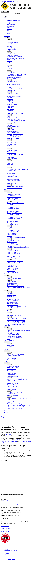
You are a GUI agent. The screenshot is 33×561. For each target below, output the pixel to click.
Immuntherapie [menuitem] (11, 177)
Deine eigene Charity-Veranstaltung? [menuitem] (16, 392)
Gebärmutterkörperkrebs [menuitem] (13, 132)
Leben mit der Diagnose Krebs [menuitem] (15, 261)
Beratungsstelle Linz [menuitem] (12, 204)
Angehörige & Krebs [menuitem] (12, 268)
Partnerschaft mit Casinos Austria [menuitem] (15, 408)
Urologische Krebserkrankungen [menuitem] (15, 113)
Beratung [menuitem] (6, 189)
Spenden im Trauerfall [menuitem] (12, 383)
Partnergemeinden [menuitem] (11, 374)
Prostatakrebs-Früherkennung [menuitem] (14, 75)
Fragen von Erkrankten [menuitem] (13, 252)
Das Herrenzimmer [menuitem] (12, 229)
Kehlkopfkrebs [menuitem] (11, 151)
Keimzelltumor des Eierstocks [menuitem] (14, 135)
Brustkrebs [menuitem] (9, 97)
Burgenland (10, 22)
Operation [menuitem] (9, 172)
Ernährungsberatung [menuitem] (12, 242)
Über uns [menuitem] (6, 349)
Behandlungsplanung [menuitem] (12, 170)
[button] (5, 12)
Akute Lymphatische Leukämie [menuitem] (15, 117)
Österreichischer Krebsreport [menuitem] (14, 188)
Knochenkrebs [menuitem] (10, 106)
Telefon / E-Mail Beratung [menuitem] (13, 256)
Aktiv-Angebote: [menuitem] (11, 295)
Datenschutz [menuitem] (7, 552)
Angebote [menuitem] (6, 288)
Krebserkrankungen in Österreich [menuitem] (15, 186)
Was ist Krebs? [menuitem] (11, 53)
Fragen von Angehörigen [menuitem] (13, 253)
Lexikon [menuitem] (9, 50)
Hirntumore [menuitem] (10, 100)
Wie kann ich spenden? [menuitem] (13, 366)
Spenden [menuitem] (6, 361)
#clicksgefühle (11, 559)
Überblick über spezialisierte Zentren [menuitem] (16, 318)
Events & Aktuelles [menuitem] (9, 340)
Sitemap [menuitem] (6, 549)
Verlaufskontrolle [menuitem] (11, 83)
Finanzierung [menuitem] (10, 284)
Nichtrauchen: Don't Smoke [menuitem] (14, 336)
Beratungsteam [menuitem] (11, 357)
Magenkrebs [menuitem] (10, 112)
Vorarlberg (9, 32)
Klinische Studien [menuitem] (11, 183)
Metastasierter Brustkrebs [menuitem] (13, 126)
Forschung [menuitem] (6, 273)
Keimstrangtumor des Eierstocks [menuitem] (15, 134)
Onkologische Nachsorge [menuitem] (13, 180)
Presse (5, 17)
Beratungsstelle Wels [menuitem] (12, 224)
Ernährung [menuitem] (9, 63)
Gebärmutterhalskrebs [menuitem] (12, 131)
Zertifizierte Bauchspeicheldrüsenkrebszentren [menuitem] (18, 324)
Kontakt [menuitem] (6, 547)
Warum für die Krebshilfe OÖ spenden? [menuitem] (17, 379)
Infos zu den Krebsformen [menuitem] (13, 93)
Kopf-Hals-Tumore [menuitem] (12, 104)
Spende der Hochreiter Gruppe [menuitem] (15, 404)
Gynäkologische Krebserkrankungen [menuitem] (16, 102)
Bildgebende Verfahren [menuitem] (13, 87)
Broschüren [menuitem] (10, 293)
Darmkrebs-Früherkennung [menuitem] (14, 77)
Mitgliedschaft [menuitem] (10, 370)
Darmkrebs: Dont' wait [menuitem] (13, 334)
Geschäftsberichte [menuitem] (11, 360)
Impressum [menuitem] (6, 553)
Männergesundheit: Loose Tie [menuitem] (14, 332)
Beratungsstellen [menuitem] (11, 195)
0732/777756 (6, 500)
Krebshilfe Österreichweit (13, 20)
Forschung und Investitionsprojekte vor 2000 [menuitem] (18, 287)
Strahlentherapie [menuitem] (11, 173)
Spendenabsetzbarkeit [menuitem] (12, 367)
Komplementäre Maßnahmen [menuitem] (14, 182)
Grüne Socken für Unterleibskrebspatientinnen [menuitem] (19, 330)
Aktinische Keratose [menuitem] (12, 142)
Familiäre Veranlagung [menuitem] (13, 59)
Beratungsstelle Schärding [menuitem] (13, 220)
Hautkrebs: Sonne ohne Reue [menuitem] (14, 337)
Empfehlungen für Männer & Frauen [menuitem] (16, 74)
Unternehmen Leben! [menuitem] (12, 234)
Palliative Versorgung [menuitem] (12, 272)
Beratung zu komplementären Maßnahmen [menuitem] (18, 247)
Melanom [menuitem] (9, 145)
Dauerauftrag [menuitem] (10, 382)
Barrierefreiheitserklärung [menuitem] (10, 550)
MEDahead (8, 434)
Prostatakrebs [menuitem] (10, 166)
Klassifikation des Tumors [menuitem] (13, 84)
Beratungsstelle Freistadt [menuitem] (13, 210)
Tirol (8, 30)
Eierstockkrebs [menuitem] (10, 129)
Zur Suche (15, 1)
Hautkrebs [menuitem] (9, 103)
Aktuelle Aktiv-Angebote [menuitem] (13, 311)
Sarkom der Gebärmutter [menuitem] (13, 136)
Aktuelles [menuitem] (9, 348)
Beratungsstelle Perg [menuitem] (12, 215)
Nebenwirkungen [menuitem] (11, 48)
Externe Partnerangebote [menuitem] (13, 307)
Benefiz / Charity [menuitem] (11, 369)
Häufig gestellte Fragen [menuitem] (13, 250)
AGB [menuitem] (5, 555)
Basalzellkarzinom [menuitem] (11, 144)
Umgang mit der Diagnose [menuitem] (13, 262)
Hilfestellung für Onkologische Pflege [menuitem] (16, 246)
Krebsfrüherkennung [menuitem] (12, 42)
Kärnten (9, 23)
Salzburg (9, 27)
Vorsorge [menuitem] (9, 61)
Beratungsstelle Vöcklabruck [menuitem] (14, 223)
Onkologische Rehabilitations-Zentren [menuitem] (16, 322)
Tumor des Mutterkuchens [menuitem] (13, 138)
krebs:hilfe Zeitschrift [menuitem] (12, 305)
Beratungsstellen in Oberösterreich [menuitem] (15, 203)
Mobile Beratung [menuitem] (11, 258)
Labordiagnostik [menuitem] (11, 90)
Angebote (6, 412)
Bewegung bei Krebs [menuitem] (12, 265)
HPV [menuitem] (8, 339)
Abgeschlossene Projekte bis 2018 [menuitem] (15, 286)
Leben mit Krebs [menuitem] (11, 200)
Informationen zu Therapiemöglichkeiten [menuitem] (17, 169)
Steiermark (9, 29)
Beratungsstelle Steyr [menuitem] (12, 221)
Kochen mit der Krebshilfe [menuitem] (14, 315)
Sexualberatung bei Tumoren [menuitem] (14, 244)
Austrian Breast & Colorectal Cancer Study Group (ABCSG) (15, 440)
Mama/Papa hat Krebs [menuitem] (12, 269)
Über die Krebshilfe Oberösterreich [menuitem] (16, 354)
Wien (8, 33)
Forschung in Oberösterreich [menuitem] (14, 278)
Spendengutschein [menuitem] (11, 389)
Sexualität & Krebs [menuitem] (12, 266)
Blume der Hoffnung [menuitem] (12, 395)
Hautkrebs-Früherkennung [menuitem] (13, 78)
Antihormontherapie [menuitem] (12, 176)
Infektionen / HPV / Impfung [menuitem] (14, 56)
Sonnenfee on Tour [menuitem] (12, 297)
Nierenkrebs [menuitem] (10, 164)
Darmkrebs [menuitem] (10, 99)
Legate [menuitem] (8, 387)
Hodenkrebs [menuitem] (10, 163)
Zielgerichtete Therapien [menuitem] (13, 179)
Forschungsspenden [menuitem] (12, 386)
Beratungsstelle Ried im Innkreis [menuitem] (15, 217)
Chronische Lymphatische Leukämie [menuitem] (16, 120)
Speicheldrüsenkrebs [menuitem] (12, 158)
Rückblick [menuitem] (9, 346)
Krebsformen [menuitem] (10, 45)
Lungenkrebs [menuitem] (10, 109)
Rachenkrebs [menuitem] (10, 156)
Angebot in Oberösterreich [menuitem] (14, 197)
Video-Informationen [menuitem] (12, 300)
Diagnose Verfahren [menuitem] (12, 81)
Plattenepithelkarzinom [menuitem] (13, 147)
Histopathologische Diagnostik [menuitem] (15, 88)
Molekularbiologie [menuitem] (11, 86)
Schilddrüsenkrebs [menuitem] (11, 157)
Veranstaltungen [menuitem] (11, 345)
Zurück (9, 39)
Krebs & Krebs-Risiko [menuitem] (12, 40)
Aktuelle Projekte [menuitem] (11, 281)
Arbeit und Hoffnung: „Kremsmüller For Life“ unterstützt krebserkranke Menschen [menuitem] (19, 406)
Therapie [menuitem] (9, 46)
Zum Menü (10, 1)
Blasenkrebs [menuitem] (10, 161)
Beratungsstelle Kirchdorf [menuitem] (13, 214)
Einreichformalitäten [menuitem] (12, 283)
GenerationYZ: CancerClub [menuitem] (14, 230)
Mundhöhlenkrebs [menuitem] (11, 153)
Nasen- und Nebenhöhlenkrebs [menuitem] (15, 154)
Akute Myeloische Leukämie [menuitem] (14, 119)
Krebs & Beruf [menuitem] (11, 271)
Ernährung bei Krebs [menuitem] (12, 263)
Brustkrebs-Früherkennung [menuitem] (14, 72)
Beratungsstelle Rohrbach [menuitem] (13, 218)
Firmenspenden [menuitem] (11, 385)
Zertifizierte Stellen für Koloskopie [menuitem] (16, 320)
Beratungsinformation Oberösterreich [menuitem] (16, 237)
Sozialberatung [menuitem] (11, 243)
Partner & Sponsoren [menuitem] (12, 376)
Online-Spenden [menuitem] (11, 380)
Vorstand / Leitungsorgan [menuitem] (13, 355)
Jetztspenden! (3, 417)
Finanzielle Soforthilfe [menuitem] (12, 231)
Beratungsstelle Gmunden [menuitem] (13, 211)
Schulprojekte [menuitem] (10, 296)
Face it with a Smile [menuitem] (12, 233)
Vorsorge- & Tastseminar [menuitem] (13, 299)
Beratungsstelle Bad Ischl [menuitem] (13, 205)
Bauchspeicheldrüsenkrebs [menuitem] (14, 96)
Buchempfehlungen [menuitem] (12, 302)
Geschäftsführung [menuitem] (11, 358)
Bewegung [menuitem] (10, 68)
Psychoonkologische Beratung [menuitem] (14, 240)
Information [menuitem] (7, 36)
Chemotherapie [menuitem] (11, 175)
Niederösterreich (11, 24)
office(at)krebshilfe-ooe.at (11, 502)
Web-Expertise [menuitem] (10, 314)
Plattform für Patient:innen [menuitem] (13, 194)
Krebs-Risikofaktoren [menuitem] (12, 55)
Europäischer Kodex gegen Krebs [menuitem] (15, 58)
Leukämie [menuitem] (9, 94)
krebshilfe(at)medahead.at (21, 460)
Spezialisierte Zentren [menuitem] (12, 303)
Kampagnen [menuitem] (7, 325)
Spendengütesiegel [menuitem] (11, 373)
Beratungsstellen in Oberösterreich (9, 504)
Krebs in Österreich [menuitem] (12, 49)
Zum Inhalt (4, 1)
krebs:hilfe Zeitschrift (9, 413)
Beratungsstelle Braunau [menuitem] (13, 207)
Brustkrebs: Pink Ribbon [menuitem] (13, 333)
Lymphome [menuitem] (10, 110)
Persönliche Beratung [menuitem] (12, 255)
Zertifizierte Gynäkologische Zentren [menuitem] (16, 306)
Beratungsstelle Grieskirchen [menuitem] (14, 213)
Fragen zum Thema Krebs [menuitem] (13, 198)
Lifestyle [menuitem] (9, 62)
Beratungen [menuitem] (10, 227)
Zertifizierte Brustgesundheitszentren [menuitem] (16, 321)
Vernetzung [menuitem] (10, 236)
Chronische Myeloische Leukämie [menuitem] (15, 122)
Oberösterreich (10, 26)
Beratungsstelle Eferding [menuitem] (13, 208)
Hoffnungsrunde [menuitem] (11, 393)
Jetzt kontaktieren (5, 526)
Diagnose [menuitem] (9, 43)
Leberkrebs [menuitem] (10, 107)
